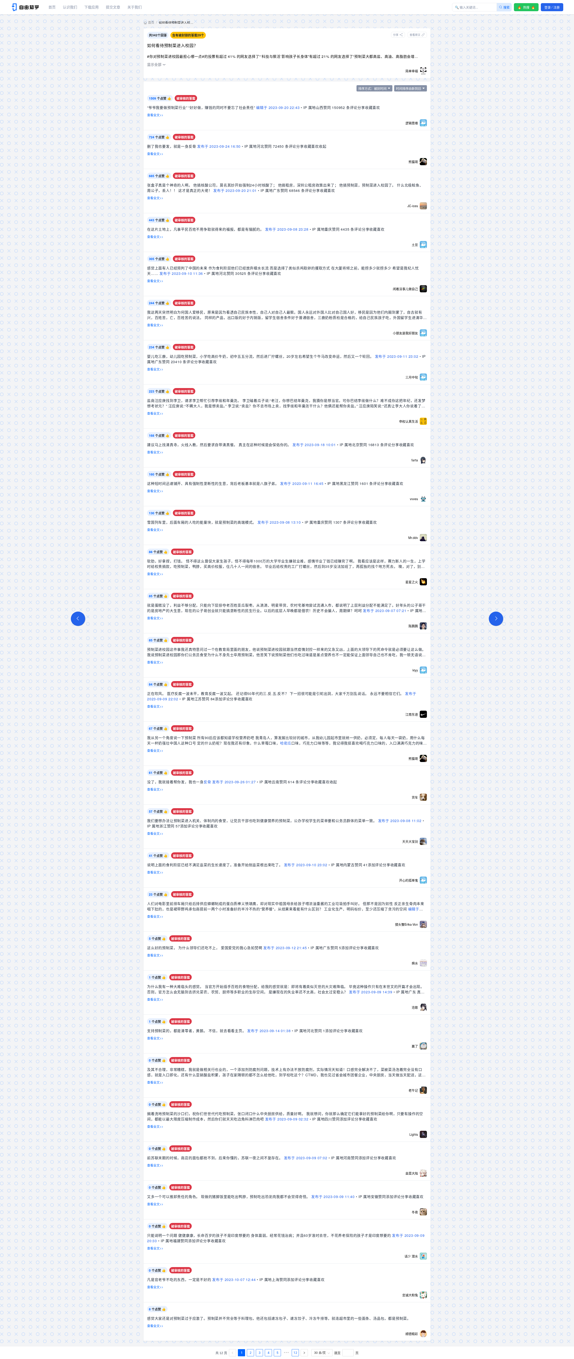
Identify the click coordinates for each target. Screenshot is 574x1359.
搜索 (506, 7)
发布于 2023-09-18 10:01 (314, 444)
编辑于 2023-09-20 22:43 (278, 107)
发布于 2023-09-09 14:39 (370, 991)
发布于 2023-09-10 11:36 (181, 273)
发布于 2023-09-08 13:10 (279, 522)
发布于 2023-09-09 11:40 (333, 1196)
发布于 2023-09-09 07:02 (305, 1157)
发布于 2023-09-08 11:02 (400, 820)
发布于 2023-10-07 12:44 (234, 1279)
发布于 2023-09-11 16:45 (302, 483)
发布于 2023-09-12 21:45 (285, 947)
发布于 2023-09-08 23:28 (287, 229)
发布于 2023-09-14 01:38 (269, 1030)
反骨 (207, 781)
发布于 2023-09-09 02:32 (287, 1119)
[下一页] (304, 1352)
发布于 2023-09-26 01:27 (234, 781)
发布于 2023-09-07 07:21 (384, 610)
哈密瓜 (285, 743)
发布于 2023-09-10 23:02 (305, 864)
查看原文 (415, 35)
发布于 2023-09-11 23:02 (396, 356)
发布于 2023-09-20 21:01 (235, 190)
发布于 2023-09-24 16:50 (219, 146)
